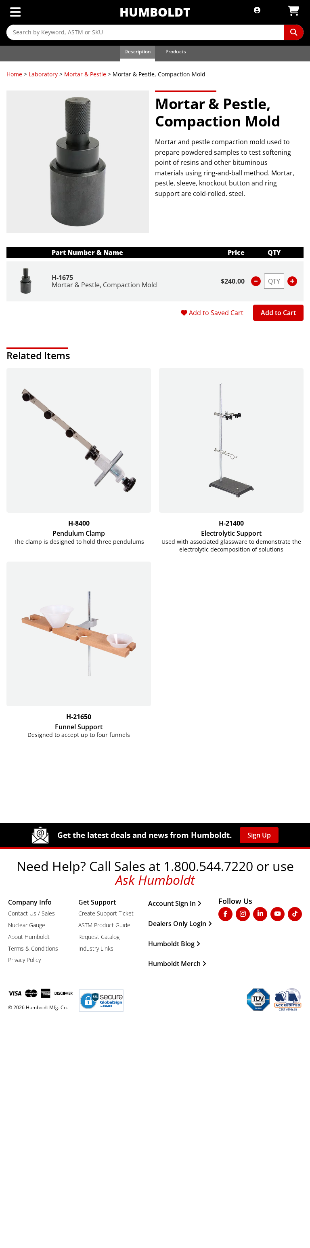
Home (14, 74)
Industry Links (95, 948)
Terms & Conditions (33, 948)
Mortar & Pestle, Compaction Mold (104, 284)
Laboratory (43, 74)
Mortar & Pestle (85, 74)
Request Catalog (98, 937)
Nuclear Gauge (26, 925)
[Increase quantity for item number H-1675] (292, 281)
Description (137, 51)
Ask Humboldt (155, 879)
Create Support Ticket (106, 913)
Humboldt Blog (171, 943)
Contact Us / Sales (31, 913)
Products (175, 51)
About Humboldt (29, 937)
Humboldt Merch (174, 963)
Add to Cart (278, 312)
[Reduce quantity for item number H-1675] (256, 281)
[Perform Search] (294, 32)
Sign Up (259, 835)
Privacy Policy (24, 960)
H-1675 (62, 277)
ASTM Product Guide (104, 925)
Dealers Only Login (177, 923)
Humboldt (155, 12)
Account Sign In (172, 903)
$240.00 (233, 281)
